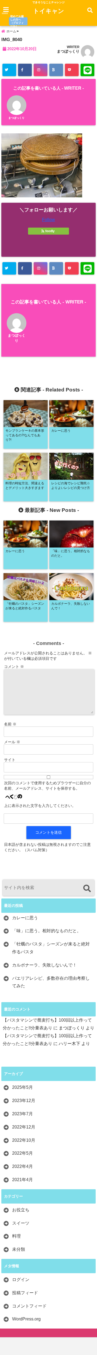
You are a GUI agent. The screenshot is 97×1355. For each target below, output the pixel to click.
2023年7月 (22, 1113)
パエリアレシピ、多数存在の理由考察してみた (51, 982)
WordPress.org (26, 1319)
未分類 (18, 1249)
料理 (16, 1236)
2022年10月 (23, 1140)
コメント (14, 666)
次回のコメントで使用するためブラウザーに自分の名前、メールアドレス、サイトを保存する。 (47, 785)
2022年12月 (23, 1127)
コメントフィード (29, 1306)
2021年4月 (22, 1179)
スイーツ (20, 1223)
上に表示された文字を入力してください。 (40, 805)
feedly (50, 231)
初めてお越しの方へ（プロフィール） (17, 21)
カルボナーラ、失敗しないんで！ (44, 965)
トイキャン (48, 11)
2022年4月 (22, 1166)
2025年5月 (22, 1087)
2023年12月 (23, 1100)
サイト (9, 760)
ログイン (20, 1279)
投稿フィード (25, 1292)
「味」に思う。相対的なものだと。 (46, 930)
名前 (10, 724)
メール (12, 742)
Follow (48, 219)
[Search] (87, 888)
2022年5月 (22, 1153)
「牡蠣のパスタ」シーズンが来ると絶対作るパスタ (51, 948)
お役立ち (20, 1210)
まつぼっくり (68, 51)
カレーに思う (25, 917)
